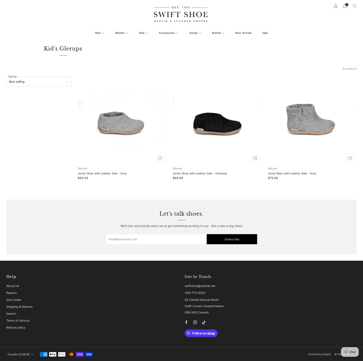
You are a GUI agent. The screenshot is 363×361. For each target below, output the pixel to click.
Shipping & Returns (19, 306)
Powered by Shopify (319, 354)
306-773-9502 (195, 293)
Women (120, 33)
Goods (193, 33)
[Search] (354, 6)
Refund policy (15, 327)
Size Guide (13, 299)
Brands (216, 33)
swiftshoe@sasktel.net (200, 286)
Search (11, 313)
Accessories (167, 33)
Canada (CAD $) (18, 354)
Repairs (11, 293)
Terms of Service (17, 320)
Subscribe (232, 239)
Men (98, 33)
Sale (265, 33)
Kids (142, 33)
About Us (12, 286)
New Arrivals (243, 33)
